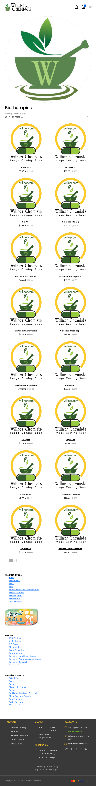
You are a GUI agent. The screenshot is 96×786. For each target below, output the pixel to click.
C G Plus (26, 222)
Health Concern (54, 729)
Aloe (11, 586)
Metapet (26, 439)
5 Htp (11, 577)
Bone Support (15, 699)
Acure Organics (16, 650)
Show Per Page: (12, 116)
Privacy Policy (53, 752)
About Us (42, 757)
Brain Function (16, 702)
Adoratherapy (15, 653)
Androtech (26, 167)
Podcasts (15, 731)
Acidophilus (14, 580)
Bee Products (15, 601)
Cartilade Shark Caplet (26, 331)
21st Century (15, 638)
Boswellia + (70, 167)
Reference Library (19, 735)
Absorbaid (14, 647)
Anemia (12, 690)
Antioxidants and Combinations (24, 589)
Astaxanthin (14, 598)
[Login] (76, 7)
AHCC (11, 583)
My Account (16, 743)
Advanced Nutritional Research (23, 656)
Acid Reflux (14, 678)
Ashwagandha (15, 595)
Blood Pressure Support (20, 696)
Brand (41, 727)
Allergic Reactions (17, 687)
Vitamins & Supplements (44, 736)
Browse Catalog (18, 727)
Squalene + (25, 548)
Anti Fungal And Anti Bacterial (23, 693)
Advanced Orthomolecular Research (26, 659)
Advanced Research (18, 662)
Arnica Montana (16, 592)
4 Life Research (16, 641)
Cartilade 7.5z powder (25, 276)
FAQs (52, 757)
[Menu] (90, 6)
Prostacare (25, 494)
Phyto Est (70, 439)
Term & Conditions (43, 752)
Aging (11, 684)
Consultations (17, 739)
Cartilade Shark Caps (70, 331)
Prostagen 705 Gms (70, 494)
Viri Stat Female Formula (70, 548)
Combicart (70, 385)
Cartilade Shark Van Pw (26, 385)
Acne (11, 681)
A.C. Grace (13, 644)
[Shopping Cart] (83, 6)
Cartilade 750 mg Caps (70, 276)
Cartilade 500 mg (70, 222)
